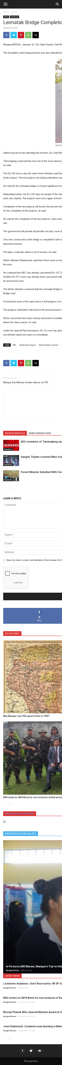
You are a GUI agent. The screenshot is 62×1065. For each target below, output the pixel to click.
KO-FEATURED (12, 633)
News (14, 11)
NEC (14, 345)
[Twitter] (31, 1051)
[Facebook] (22, 1051)
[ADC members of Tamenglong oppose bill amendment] (11, 445)
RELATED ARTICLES (15, 433)
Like (39, 609)
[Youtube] (39, 1051)
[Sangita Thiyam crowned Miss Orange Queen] (11, 460)
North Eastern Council (48, 345)
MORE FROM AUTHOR (40, 433)
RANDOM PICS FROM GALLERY (20, 833)
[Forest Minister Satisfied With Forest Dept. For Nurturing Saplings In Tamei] (11, 475)
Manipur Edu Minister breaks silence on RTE (25, 382)
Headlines (14, 17)
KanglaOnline (12, 970)
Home (6, 11)
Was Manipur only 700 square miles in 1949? (26, 716)
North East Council (28, 345)
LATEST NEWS (12, 976)
